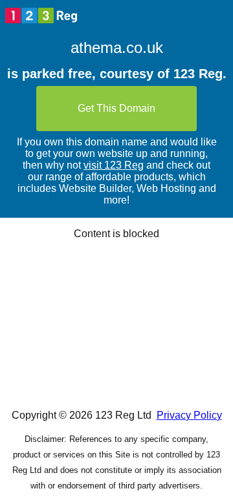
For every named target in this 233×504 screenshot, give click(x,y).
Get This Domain (116, 108)
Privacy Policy (189, 415)
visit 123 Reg (113, 165)
